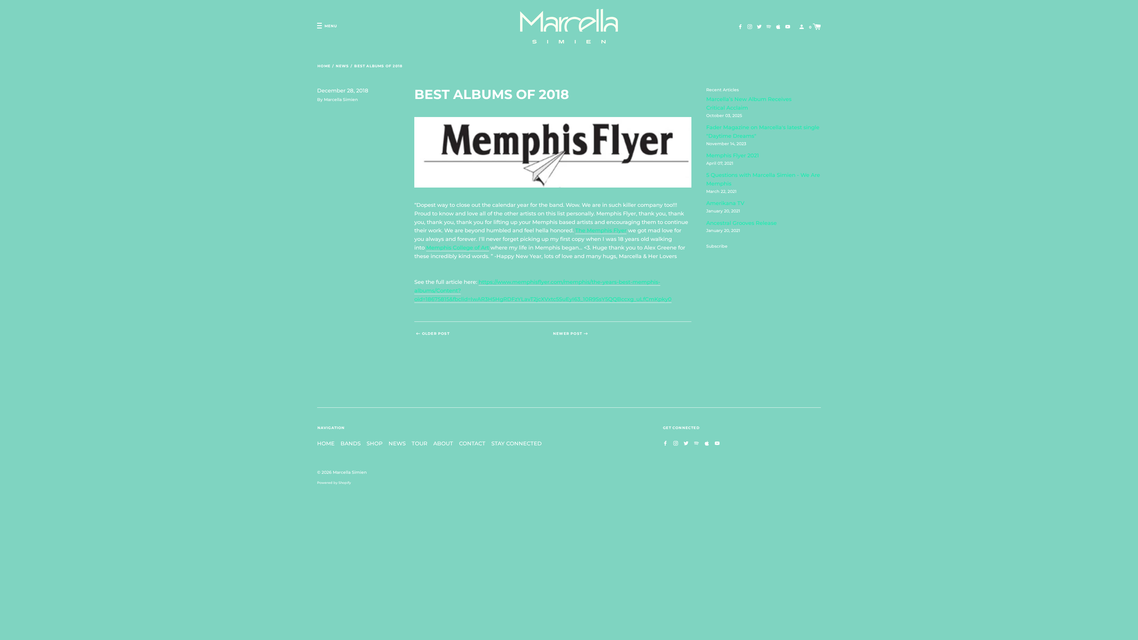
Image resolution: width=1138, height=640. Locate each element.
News (342, 66)
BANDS (351, 443)
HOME (326, 443)
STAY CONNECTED (516, 443)
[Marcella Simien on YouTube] (787, 26)
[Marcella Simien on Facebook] (740, 26)
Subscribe (717, 246)
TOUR (419, 443)
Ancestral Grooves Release (741, 223)
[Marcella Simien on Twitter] (759, 26)
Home (323, 66)
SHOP (375, 443)
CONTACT (472, 443)
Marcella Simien (350, 472)
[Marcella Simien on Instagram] (749, 26)
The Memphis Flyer (600, 230)
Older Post (436, 333)
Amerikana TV (725, 203)
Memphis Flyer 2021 (732, 155)
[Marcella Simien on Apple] (778, 26)
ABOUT (443, 443)
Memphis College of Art (457, 247)
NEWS (397, 443)
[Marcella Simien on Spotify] (768, 26)
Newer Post (567, 333)
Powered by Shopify (334, 483)
